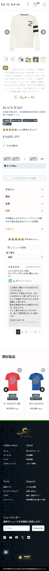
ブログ (5, 495)
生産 (7, 203)
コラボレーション (9, 463)
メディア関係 (31, 463)
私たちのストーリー (33, 451)
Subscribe (38, 528)
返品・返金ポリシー (33, 495)
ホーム (5, 451)
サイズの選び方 (12, 145)
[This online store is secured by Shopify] (24, 556)
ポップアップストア (10, 491)
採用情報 (29, 459)
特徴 (7, 210)
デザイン (9, 189)
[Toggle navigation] (44, 4)
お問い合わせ (31, 491)
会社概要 (29, 455)
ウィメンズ (7, 455)
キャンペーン (8, 499)
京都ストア (7, 487)
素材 (7, 196)
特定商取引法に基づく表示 (36, 499)
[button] (7, 32)
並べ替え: (10, 252)
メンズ (5, 459)
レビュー (9, 228)
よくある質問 (31, 487)
